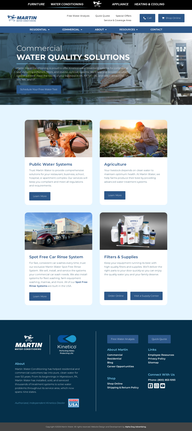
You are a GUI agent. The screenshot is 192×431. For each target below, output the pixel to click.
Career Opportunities (120, 366)
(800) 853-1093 (166, 379)
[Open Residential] (49, 29)
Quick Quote (102, 15)
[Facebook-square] (150, 385)
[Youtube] (162, 385)
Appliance (120, 4)
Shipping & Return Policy (122, 387)
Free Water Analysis (78, 15)
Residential (114, 358)
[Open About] (106, 29)
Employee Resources (161, 355)
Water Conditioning (67, 4)
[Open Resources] (137, 29)
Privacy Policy (156, 358)
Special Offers (123, 15)
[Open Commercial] (81, 29)
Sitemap (153, 362)
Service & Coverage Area (117, 20)
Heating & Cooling (149, 4)
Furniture (36, 4)
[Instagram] (156, 385)
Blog (110, 362)
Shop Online (115, 383)
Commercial (115, 355)
